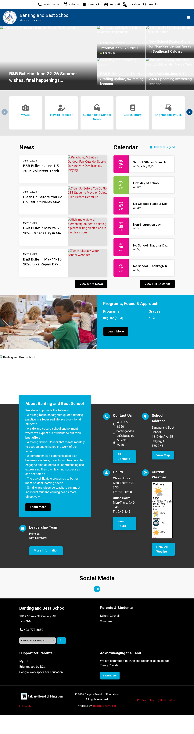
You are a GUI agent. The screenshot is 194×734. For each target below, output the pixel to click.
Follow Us (25, 706)
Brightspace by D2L (32, 666)
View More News (91, 284)
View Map (163, 455)
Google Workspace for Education (41, 672)
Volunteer (106, 621)
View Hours (121, 523)
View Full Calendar (157, 284)
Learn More (116, 331)
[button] (189, 112)
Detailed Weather (162, 549)
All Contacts (123, 456)
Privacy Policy (145, 700)
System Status (166, 700)
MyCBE (24, 661)
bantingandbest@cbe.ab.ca (125, 433)
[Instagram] (97, 589)
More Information (46, 550)
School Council (110, 616)
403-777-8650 (123, 424)
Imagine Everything (104, 705)
